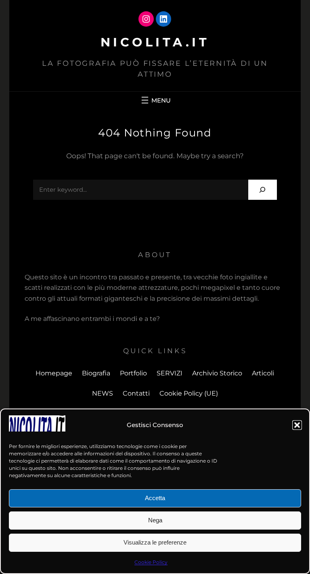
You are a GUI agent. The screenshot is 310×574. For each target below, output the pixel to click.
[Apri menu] (155, 100)
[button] (297, 425)
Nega (155, 520)
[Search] (262, 189)
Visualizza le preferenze (155, 542)
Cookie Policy (151, 562)
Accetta (155, 497)
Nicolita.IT (155, 42)
